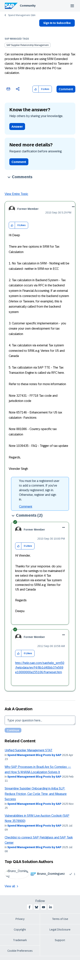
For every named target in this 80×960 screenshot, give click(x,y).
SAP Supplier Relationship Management (27, 45)
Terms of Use (60, 918)
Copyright (20, 929)
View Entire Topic (16, 194)
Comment (66, 89)
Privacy (20, 918)
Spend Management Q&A (21, 15)
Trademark (20, 940)
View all (10, 886)
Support (60, 940)
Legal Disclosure (60, 929)
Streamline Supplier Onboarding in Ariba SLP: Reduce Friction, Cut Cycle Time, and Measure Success (36, 794)
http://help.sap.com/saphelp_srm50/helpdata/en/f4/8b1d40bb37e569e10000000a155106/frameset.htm (39, 667)
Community (28, 5)
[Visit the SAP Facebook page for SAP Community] (29, 907)
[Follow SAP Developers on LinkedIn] (50, 907)
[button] (36, 89)
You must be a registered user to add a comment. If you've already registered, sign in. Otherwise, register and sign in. (39, 490)
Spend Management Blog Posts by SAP (34, 755)
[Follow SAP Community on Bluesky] (36, 907)
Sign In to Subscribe (57, 22)
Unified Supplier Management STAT (28, 750)
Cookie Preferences (20, 950)
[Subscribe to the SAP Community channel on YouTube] (43, 907)
